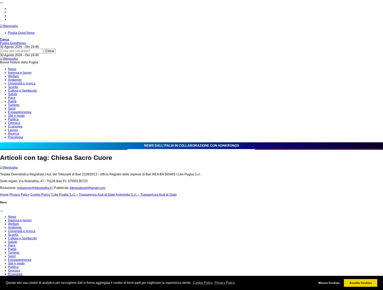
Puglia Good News (21, 32)
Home (4, 194)
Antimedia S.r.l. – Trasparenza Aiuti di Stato (146, 194)
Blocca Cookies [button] (329, 282)
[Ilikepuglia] (9, 26)
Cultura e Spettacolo (22, 90)
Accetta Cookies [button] (360, 282)
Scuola (13, 87)
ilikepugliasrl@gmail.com (87, 188)
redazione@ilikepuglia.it (34, 188)
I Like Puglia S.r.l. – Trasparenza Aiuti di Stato (83, 194)
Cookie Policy (203, 282)
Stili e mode (16, 115)
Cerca (49, 51)
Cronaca (14, 123)
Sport (12, 108)
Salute (12, 94)
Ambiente (15, 80)
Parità (12, 101)
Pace (11, 97)
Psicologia (15, 137)
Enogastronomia (19, 112)
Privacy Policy (225, 282)
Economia (15, 126)
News (12, 69)
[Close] (1, 211)
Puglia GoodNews (13, 43)
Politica (13, 119)
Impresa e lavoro (20, 72)
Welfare (13, 76)
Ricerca (13, 133)
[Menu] (1, 2)
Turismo (13, 105)
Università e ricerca (21, 83)
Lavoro (13, 130)
